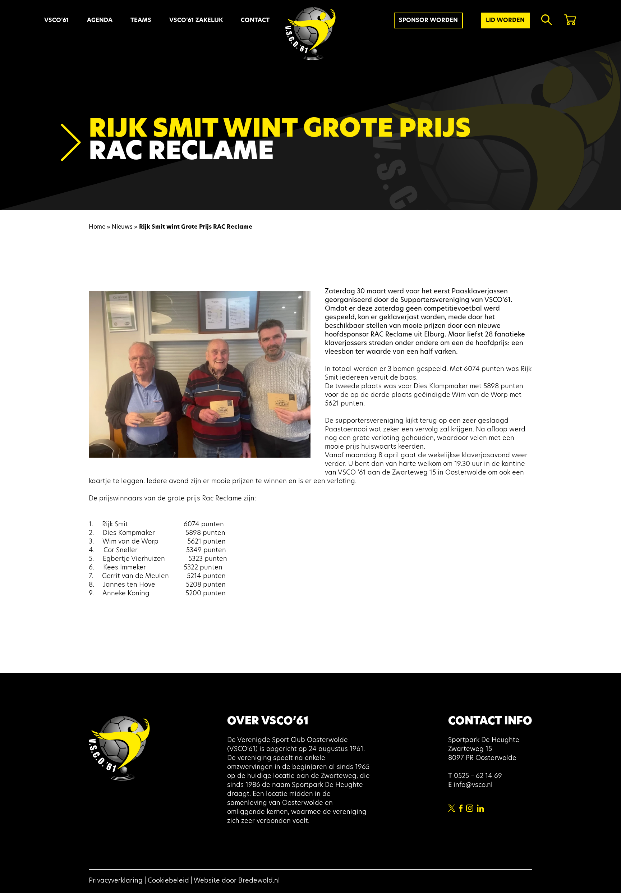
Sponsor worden (428, 20)
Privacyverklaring (116, 881)
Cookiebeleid (168, 881)
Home (97, 227)
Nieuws (122, 227)
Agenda (99, 20)
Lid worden (505, 20)
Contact (255, 20)
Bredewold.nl (259, 881)
